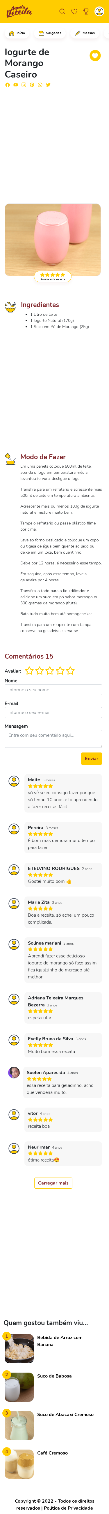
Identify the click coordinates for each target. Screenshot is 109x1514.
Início (20, 33)
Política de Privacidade (68, 1508)
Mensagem (16, 726)
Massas (88, 33)
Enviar (91, 758)
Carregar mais (53, 1183)
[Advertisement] (54, 143)
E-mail (11, 703)
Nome (11, 681)
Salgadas (53, 33)
